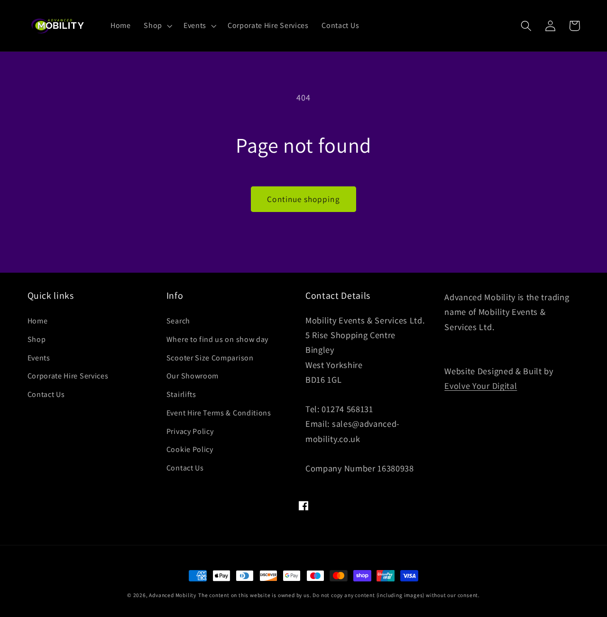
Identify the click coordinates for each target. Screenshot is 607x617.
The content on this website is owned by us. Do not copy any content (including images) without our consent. (339, 595)
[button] (157, 25)
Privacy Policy (190, 431)
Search (178, 321)
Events (39, 358)
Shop (37, 339)
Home (38, 321)
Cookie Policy (189, 449)
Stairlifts (181, 394)
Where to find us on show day (217, 339)
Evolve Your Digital (480, 385)
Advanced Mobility (172, 595)
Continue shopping (303, 198)
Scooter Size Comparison (210, 358)
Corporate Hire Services (68, 376)
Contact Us (46, 394)
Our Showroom (192, 376)
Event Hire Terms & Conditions (218, 413)
